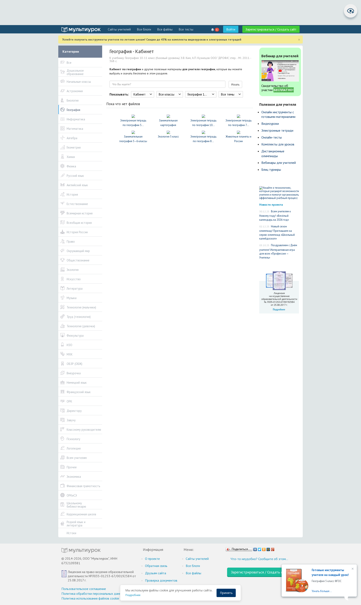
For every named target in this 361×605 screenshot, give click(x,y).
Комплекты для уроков (277, 144)
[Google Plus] (273, 548)
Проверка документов (161, 580)
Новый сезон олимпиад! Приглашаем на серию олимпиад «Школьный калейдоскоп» (277, 233)
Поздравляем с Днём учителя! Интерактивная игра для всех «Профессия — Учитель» (278, 251)
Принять (226, 593)
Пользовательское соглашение (83, 589)
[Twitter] (259, 548)
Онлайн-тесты (271, 137)
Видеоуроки (270, 123)
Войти (230, 29)
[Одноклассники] (264, 548)
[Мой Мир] (268, 548)
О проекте (152, 559)
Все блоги (144, 29)
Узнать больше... (322, 591)
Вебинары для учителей (278, 162)
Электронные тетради (277, 130)
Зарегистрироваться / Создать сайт (270, 29)
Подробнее (132, 595)
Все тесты (186, 29)
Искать (235, 84)
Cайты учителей (119, 29)
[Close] (352, 569)
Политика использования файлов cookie (90, 598)
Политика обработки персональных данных (93, 593)
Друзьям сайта (155, 573)
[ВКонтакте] (255, 548)
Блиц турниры (271, 169)
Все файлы (165, 29)
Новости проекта (271, 204)
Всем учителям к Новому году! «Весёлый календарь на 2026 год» (275, 216)
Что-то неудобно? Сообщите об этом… (259, 559)
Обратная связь (156, 566)
